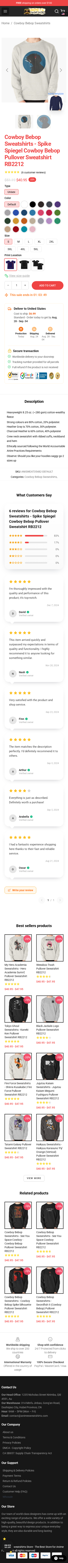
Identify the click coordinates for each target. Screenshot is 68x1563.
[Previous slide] (7, 70)
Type (7, 185)
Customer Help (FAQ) (15, 1491)
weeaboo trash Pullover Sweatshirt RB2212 (47, 968)
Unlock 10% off (7, 1546)
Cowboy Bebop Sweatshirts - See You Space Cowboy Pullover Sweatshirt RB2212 (48, 1240)
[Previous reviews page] (41, 900)
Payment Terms (12, 1475)
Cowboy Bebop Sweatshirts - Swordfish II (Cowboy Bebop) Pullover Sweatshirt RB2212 (48, 1305)
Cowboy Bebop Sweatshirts (32, 23)
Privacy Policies (12, 1442)
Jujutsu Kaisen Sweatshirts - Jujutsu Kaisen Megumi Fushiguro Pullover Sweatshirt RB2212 (48, 1091)
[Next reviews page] (60, 900)
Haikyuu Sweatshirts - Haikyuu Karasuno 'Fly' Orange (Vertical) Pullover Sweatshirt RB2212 (49, 1152)
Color (8, 198)
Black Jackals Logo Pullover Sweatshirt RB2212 (47, 1029)
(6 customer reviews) (33, 172)
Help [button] (61, 1558)
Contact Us (9, 1486)
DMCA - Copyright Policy (17, 1447)
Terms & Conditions (14, 1437)
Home (5, 23)
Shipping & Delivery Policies (18, 1470)
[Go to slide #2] (44, 121)
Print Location (13, 255)
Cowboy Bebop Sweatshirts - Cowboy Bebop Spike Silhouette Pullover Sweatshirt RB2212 (18, 1305)
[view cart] (62, 11)
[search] (56, 11)
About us (8, 1432)
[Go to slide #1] (24, 121)
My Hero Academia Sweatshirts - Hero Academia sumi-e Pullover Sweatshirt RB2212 (16, 972)
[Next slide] (61, 70)
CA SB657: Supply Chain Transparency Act (27, 1453)
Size (7, 235)
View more (34, 1178)
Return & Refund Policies (17, 1481)
